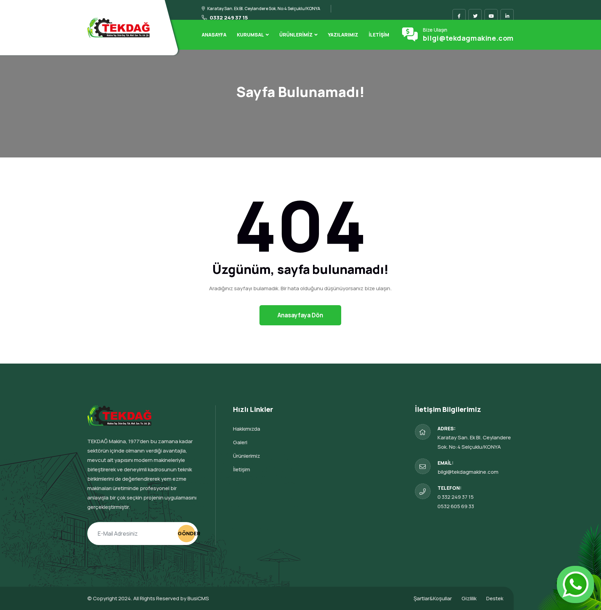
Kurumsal (250, 34)
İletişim (379, 34)
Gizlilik (469, 598)
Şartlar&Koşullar (433, 598)
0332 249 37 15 (228, 17)
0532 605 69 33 (456, 506)
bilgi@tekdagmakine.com (468, 38)
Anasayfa (214, 34)
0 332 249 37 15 (456, 497)
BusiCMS (198, 598)
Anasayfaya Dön (300, 315)
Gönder (186, 533)
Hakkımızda (246, 428)
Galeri (240, 442)
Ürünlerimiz (296, 34)
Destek (494, 598)
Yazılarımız (343, 34)
